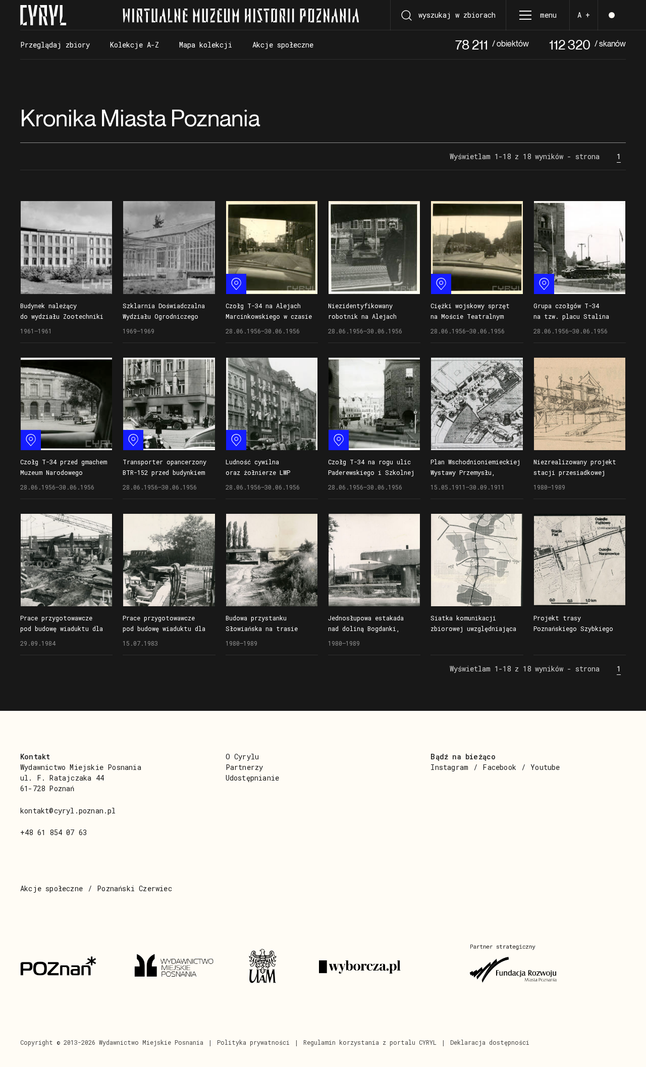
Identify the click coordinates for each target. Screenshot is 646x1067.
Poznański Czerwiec (134, 888)
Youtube (545, 767)
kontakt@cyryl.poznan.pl (68, 810)
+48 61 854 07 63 (53, 832)
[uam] (271, 967)
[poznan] (65, 967)
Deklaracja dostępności (489, 1042)
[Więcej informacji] (66, 247)
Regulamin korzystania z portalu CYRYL (370, 1042)
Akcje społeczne (51, 888)
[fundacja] (514, 967)
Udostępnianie (253, 778)
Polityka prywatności (253, 1042)
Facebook (499, 767)
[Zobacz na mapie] (236, 284)
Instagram (449, 767)
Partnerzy (244, 767)
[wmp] (179, 967)
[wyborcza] (382, 967)
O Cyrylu (242, 756)
